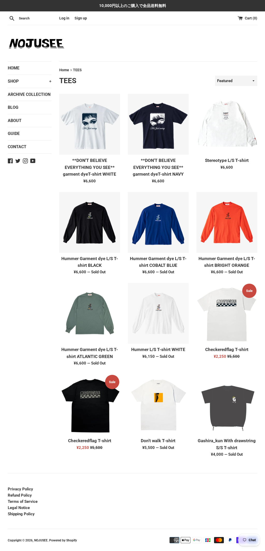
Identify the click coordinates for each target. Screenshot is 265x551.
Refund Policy (20, 495)
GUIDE (14, 133)
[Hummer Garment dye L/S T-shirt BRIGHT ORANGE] (226, 222)
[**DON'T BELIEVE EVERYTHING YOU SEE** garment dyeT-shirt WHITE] (89, 124)
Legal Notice (19, 507)
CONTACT (17, 146)
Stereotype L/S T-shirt (227, 160)
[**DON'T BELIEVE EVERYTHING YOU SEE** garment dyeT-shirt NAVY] (158, 124)
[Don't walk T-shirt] (158, 404)
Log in (64, 18)
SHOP (29, 81)
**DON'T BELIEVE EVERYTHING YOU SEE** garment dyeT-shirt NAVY (158, 167)
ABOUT (14, 120)
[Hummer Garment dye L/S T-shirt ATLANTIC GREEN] (89, 313)
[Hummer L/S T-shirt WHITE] (158, 313)
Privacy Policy (20, 489)
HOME (13, 68)
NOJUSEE (41, 540)
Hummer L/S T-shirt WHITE (158, 349)
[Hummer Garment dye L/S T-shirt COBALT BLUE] (158, 222)
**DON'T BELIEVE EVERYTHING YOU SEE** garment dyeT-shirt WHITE (89, 167)
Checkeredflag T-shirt (226, 349)
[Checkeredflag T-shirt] (226, 313)
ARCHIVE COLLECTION (29, 94)
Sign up (81, 18)
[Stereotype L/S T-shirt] (226, 124)
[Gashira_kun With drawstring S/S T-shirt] (226, 404)
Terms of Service (23, 501)
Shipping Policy (21, 514)
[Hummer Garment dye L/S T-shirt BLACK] (89, 222)
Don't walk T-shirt (158, 440)
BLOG (13, 107)
